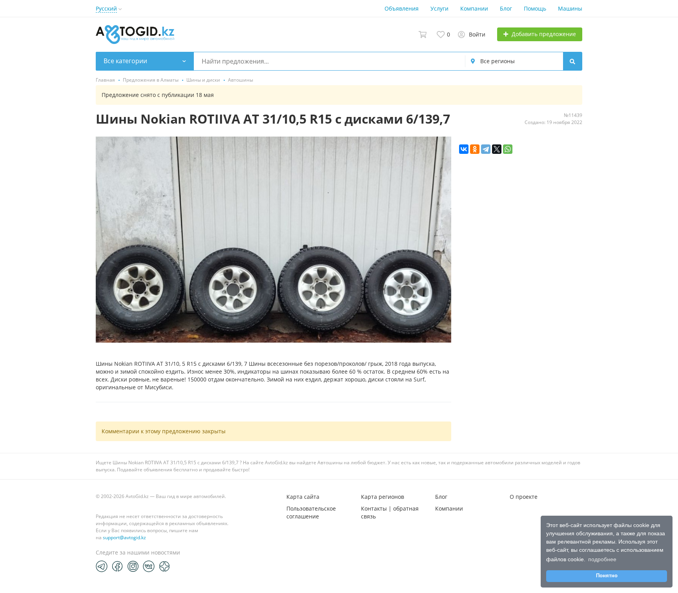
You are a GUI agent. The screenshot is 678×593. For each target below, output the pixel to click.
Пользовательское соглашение (311, 512)
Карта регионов (382, 496)
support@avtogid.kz (124, 537)
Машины (570, 8)
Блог (506, 8)
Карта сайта (302, 496)
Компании (474, 8)
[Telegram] (485, 149)
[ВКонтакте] (463, 149)
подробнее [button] (602, 559)
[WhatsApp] (507, 149)
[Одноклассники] (474, 149)
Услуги (439, 8)
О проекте (524, 496)
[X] (496, 149)
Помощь (535, 8)
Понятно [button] (607, 575)
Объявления (402, 8)
